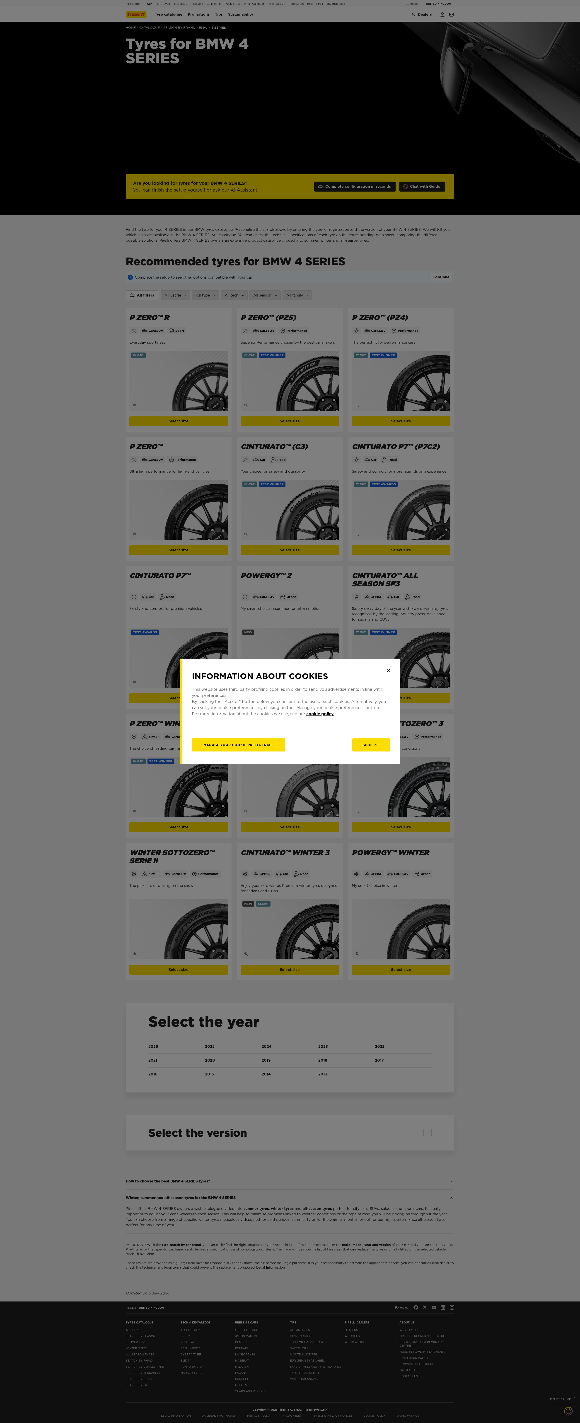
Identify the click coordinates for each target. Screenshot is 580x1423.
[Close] (388, 670)
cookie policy (320, 713)
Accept (371, 745)
